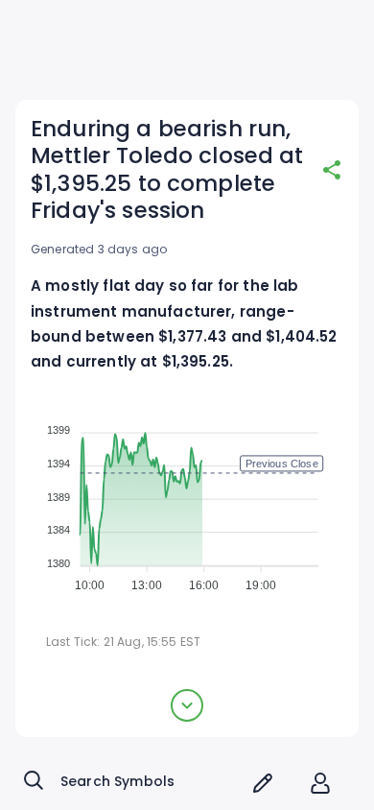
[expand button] (187, 705)
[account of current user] (320, 783)
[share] (331, 169)
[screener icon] (263, 783)
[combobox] (129, 783)
